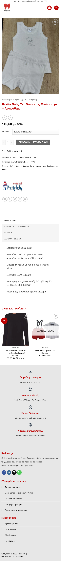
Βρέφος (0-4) (21, 100)
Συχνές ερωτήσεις (13, 487)
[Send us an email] (14, 472)
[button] (49, 8)
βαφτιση (19, 166)
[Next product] (4, 117)
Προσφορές (10, 541)
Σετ (13, 162)
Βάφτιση (33, 100)
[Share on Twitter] (15, 199)
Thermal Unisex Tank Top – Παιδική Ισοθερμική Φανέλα (15, 352)
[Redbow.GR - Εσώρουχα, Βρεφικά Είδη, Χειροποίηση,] (11, 8)
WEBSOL (20, 557)
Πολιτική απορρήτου (14, 498)
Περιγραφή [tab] (9, 221)
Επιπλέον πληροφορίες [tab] (16, 227)
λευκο (32, 166)
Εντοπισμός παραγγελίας (16, 510)
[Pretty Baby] (12, 186)
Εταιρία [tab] (8, 233)
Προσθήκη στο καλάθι (33, 142)
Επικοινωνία (10, 529)
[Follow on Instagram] (9, 472)
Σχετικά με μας (11, 523)
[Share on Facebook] (10, 199)
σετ (44, 166)
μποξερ (39, 166)
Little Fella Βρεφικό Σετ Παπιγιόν (45, 351)
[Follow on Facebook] (4, 472)
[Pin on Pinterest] (25, 199)
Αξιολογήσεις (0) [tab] (12, 239)
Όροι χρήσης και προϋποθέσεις (19, 493)
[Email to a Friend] (20, 199)
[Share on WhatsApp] (4, 199)
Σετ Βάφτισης (52, 166)
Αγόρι (12, 166)
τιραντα (5, 169)
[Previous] (2, 338)
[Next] (58, 338)
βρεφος (26, 166)
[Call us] (19, 472)
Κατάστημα (7, 100)
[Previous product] (10, 117)
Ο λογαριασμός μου (14, 504)
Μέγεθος (6, 131)
